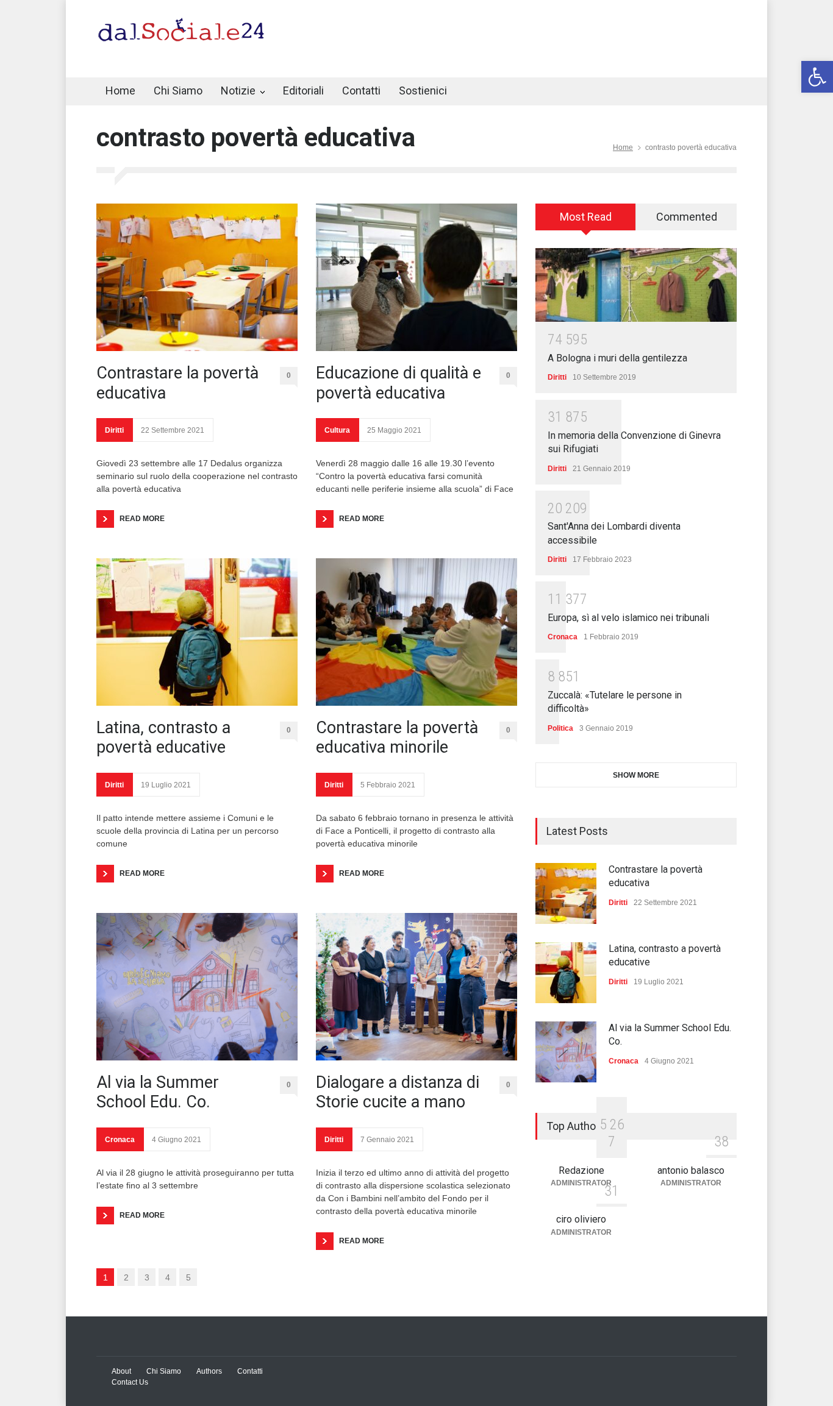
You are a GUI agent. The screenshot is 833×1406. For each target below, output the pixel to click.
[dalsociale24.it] (184, 35)
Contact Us (130, 1382)
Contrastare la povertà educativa (177, 382)
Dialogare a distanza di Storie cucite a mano (397, 1092)
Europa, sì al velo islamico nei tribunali (628, 617)
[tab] (585, 221)
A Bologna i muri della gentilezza (617, 358)
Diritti (114, 430)
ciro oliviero (581, 1219)
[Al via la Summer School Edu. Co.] (197, 986)
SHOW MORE (636, 775)
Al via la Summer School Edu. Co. (157, 1092)
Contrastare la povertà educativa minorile (397, 737)
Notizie (238, 90)
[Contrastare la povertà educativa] (197, 277)
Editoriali (303, 90)
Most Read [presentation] (586, 216)
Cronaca (120, 1139)
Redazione (581, 1170)
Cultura (337, 430)
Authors (209, 1371)
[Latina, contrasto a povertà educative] (197, 632)
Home (120, 90)
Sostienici (423, 90)
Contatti (361, 90)
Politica (560, 728)
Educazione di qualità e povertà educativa (398, 382)
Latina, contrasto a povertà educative (163, 737)
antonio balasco (690, 1170)
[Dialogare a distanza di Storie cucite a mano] (416, 986)
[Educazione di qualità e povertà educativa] (416, 277)
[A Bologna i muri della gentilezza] (636, 285)
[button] (817, 77)
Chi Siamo (178, 90)
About (121, 1371)
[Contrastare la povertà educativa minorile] (416, 632)
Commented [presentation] (686, 216)
